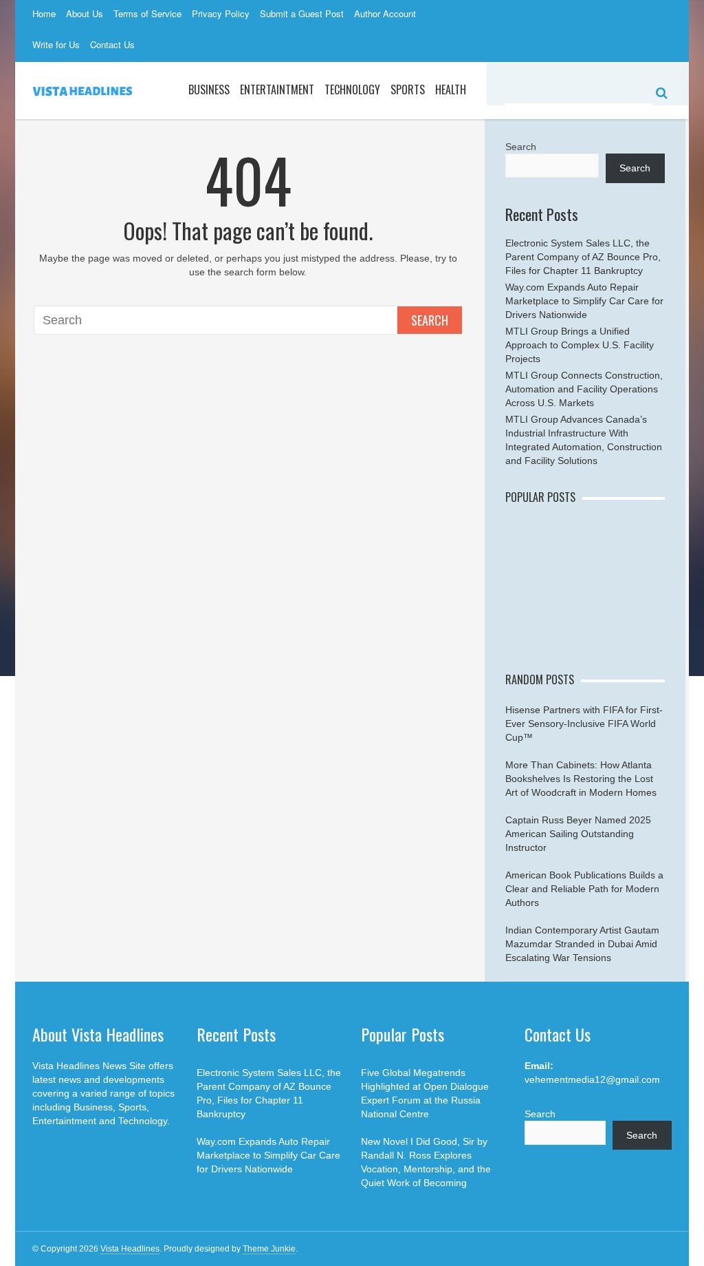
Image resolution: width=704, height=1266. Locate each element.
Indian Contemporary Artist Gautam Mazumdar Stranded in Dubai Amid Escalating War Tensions (582, 944)
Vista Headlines (130, 1249)
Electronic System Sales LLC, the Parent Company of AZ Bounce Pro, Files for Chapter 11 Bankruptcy (583, 257)
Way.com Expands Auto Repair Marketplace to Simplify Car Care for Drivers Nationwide (584, 301)
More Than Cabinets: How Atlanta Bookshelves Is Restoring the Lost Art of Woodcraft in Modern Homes (581, 778)
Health (450, 89)
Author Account (385, 13)
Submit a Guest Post (302, 13)
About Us (84, 13)
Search (429, 320)
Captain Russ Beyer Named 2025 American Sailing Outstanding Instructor (578, 833)
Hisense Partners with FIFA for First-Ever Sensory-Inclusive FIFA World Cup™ (584, 723)
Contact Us (112, 44)
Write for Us (56, 44)
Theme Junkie (269, 1249)
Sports (407, 89)
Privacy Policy (221, 13)
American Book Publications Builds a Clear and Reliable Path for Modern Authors (584, 888)
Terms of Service (147, 13)
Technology (352, 89)
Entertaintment (277, 89)
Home (44, 13)
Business (209, 89)
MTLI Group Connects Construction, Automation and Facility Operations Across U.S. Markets (584, 389)
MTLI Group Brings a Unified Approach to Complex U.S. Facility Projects (579, 345)
